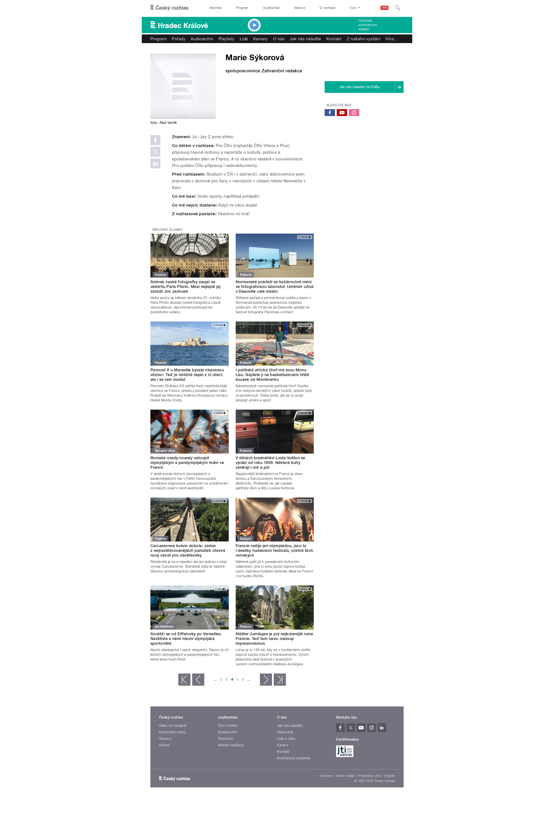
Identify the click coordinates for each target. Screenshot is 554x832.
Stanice (299, 8)
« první (184, 680)
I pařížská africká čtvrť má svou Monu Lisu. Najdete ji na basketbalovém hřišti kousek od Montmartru (272, 375)
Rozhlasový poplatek (293, 758)
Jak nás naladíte (305, 38)
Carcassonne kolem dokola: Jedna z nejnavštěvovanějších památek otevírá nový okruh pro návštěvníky (187, 550)
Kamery (364, 29)
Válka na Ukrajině (172, 726)
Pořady (178, 38)
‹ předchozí (198, 680)
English (390, 775)
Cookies (325, 775)
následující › (266, 680)
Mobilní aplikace (231, 745)
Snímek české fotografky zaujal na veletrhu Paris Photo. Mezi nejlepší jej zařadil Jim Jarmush (185, 286)
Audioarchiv (367, 25)
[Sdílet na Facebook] (155, 140)
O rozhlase (327, 8)
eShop (164, 745)
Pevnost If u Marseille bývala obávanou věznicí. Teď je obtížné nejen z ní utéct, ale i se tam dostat (187, 375)
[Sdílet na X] (155, 152)
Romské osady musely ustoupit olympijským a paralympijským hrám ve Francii (187, 463)
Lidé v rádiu (286, 739)
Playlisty (227, 38)
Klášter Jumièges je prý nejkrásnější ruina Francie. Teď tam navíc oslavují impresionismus (274, 639)
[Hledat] (398, 8)
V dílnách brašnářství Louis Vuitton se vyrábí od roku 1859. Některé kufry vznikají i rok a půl (270, 463)
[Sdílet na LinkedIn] (155, 163)
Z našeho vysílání (363, 38)
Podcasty (225, 739)
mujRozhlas (271, 8)
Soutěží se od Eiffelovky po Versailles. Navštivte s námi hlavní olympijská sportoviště (186, 639)
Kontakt (333, 38)
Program (242, 8)
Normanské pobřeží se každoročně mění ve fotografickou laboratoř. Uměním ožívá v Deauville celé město (275, 286)
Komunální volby (172, 732)
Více (391, 38)
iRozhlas (216, 8)
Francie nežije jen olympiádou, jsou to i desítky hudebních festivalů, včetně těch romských (274, 550)
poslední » (280, 680)
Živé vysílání (228, 726)
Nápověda (285, 732)
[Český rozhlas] (169, 8)
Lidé (244, 38)
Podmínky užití (369, 775)
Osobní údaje (345, 775)
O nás (279, 38)
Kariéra (282, 745)
